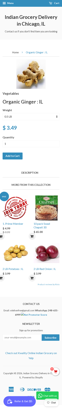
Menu (10, 3)
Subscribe (50, 337)
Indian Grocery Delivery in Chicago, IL (31, 20)
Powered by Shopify (32, 377)
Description (29, 172)
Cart (56, 3)
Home (15, 52)
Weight (7, 110)
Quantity (8, 137)
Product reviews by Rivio (48, 284)
